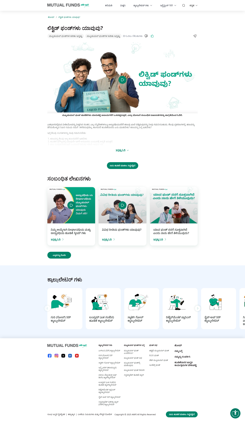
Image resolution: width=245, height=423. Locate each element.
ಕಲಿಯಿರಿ (108, 5)
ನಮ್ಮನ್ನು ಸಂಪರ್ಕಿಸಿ (182, 356)
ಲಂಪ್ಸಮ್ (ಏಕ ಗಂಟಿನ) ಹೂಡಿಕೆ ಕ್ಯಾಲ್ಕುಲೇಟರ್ (101, 318)
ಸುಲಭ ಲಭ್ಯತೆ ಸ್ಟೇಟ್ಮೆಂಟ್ (56, 414)
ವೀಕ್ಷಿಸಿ (122, 5)
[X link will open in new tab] (63, 355)
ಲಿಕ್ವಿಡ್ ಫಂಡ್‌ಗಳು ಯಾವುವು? (69, 17)
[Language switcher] (196, 5)
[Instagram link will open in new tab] (56, 355)
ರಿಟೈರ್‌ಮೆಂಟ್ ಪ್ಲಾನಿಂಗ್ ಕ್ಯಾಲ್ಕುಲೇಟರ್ (178, 318)
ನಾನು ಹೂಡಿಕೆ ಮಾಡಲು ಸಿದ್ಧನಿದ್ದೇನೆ (122, 165)
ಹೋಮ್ (51, 17)
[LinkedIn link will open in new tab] (70, 355)
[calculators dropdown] (151, 5)
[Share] (195, 36)
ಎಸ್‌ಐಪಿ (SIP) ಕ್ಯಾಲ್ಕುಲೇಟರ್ (109, 350)
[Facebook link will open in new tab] (49, 355)
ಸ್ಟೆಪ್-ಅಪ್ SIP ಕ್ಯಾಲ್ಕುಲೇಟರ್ (212, 318)
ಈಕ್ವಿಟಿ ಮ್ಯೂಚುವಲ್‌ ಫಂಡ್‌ (159, 350)
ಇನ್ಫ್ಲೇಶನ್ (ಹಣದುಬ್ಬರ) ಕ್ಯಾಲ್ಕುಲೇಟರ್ (107, 368)
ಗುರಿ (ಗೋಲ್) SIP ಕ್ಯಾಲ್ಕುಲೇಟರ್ (61, 318)
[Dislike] (146, 36)
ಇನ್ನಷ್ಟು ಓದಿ (120, 150)
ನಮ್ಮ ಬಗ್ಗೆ (178, 351)
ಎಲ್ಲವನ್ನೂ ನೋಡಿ (59, 255)
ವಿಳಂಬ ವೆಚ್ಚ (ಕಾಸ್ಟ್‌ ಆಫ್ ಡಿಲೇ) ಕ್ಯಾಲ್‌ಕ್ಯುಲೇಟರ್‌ (108, 376)
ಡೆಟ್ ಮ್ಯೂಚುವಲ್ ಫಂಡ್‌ (158, 360)
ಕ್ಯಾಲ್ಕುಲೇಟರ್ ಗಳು (141, 5)
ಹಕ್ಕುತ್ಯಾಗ (71, 414)
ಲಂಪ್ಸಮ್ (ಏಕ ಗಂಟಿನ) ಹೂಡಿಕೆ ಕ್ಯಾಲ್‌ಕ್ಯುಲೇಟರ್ (107, 383)
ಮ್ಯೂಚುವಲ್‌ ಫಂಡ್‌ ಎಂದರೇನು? (131, 351)
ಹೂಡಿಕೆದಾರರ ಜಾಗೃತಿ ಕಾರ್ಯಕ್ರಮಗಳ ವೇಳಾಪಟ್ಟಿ (186, 364)
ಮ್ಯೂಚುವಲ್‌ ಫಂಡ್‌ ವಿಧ (133, 358)
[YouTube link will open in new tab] (77, 355)
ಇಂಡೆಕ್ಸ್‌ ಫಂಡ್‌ (154, 365)
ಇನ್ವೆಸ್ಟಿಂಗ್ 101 (166, 5)
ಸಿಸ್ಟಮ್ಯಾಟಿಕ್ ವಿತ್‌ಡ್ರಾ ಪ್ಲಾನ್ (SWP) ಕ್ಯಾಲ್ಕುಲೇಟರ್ (108, 403)
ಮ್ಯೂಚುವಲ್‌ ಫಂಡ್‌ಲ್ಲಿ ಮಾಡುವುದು (132, 364)
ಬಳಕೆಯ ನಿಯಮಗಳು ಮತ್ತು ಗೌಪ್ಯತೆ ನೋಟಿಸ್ (95, 414)
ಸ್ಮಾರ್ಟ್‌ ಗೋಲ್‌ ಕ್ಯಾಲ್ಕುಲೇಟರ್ (135, 318)
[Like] (152, 36)
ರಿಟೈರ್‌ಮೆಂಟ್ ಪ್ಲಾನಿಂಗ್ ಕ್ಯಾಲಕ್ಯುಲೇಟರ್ (107, 391)
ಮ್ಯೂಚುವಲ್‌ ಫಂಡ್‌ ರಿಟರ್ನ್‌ (134, 370)
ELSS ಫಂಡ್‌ (154, 355)
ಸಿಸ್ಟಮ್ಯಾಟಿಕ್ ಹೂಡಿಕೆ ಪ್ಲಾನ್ (134, 375)
